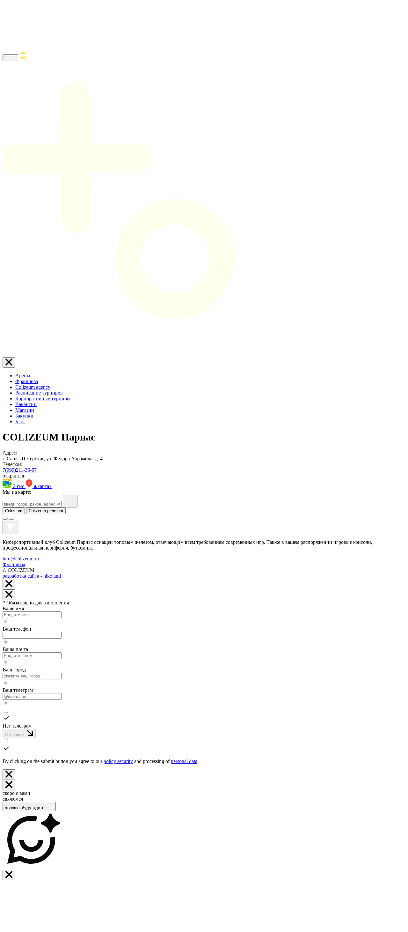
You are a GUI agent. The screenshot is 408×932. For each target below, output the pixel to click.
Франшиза (26, 381)
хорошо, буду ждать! (26, 807)
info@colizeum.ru (21, 558)
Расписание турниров (39, 393)
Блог (20, 421)
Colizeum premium (46, 510)
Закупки (24, 415)
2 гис (19, 486)
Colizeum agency (32, 387)
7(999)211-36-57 (20, 470)
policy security (118, 761)
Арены (22, 375)
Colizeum (13, 510)
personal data (184, 761)
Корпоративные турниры (42, 398)
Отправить (16, 734)
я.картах (42, 486)
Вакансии (26, 404)
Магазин (24, 410)
